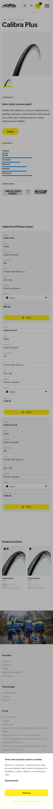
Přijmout (27, 793)
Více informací (11, 780)
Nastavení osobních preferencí (26, 801)
